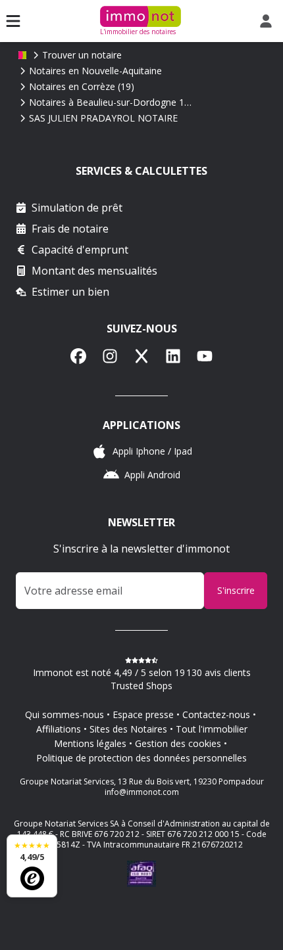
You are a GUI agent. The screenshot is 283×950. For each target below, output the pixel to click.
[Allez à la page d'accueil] (22, 55)
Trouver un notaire (82, 55)
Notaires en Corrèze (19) (81, 86)
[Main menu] (13, 21)
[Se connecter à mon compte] (268, 21)
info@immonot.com (142, 792)
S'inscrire (236, 590)
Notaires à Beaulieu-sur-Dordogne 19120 (111, 102)
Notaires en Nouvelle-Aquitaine (95, 70)
